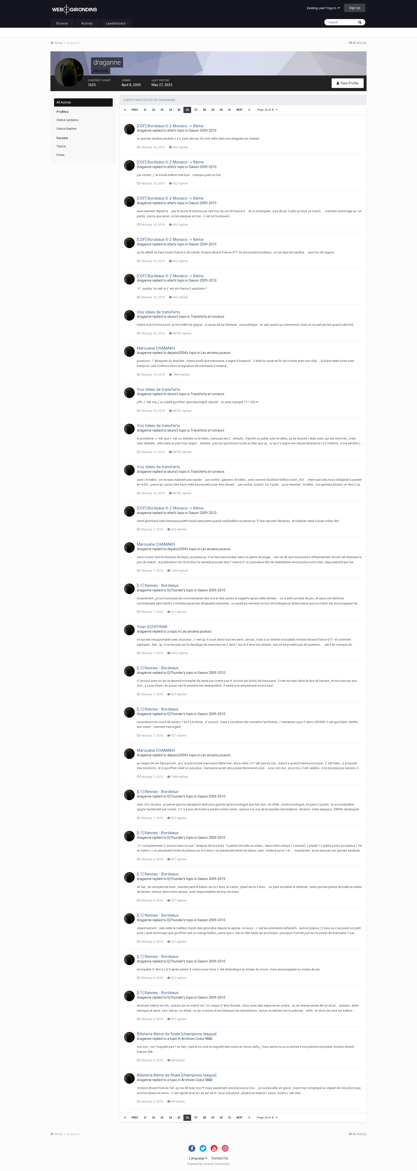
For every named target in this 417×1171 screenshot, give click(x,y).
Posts (60, 155)
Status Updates (67, 120)
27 (195, 109)
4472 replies (179, 653)
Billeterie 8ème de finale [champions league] (176, 1033)
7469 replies (181, 374)
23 (161, 109)
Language (197, 1158)
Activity (87, 23)
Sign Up (354, 8)
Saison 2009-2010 (202, 130)
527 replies (178, 612)
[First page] (125, 110)
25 (178, 109)
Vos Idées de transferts (158, 312)
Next (239, 109)
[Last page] (249, 110)
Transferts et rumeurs (207, 316)
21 (145, 109)
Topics (61, 146)
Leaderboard (115, 23)
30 (221, 109)
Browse (62, 23)
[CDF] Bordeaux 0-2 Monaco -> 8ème (170, 125)
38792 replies (181, 333)
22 (153, 109)
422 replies (180, 147)
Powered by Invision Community (208, 1164)
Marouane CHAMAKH (156, 348)
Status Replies (66, 128)
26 (187, 109)
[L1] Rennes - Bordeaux (157, 585)
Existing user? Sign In (322, 8)
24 (170, 109)
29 (212, 109)
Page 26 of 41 (266, 109)
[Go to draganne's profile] (129, 129)
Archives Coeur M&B (197, 1039)
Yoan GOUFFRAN (152, 626)
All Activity (63, 102)
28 (204, 109)
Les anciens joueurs (216, 353)
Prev (135, 109)
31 (229, 109)
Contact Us (219, 1158)
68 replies (177, 1060)
